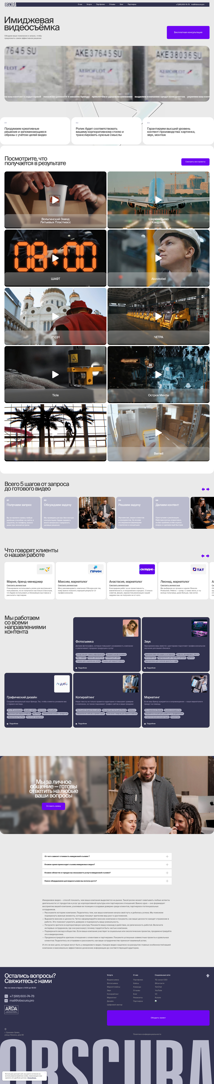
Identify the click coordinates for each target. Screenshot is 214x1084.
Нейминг (131, 710)
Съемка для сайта (113, 658)
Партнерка (132, 4)
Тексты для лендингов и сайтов (88, 710)
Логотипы (42, 710)
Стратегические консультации (157, 717)
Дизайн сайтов (30, 710)
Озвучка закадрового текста (188, 654)
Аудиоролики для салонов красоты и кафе (161, 661)
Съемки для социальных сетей (88, 661)
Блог (121, 4)
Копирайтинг (85, 697)
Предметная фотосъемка (116, 654)
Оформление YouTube (16, 717)
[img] (210, 4)
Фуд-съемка (81, 658)
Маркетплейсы (113, 987)
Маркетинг (152, 697)
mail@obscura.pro (197, 4)
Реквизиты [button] (138, 998)
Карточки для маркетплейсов (19, 713)
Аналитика (175, 717)
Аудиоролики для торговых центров (172, 658)
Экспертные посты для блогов (114, 710)
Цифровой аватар (114, 1005)
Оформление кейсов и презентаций (90, 713)
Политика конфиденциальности (147, 1034)
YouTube (158, 991)
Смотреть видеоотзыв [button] (16, 585)
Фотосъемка (85, 641)
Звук (147, 641)
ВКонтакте (159, 983)
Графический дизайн (22, 697)
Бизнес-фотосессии (96, 658)
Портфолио (100, 4)
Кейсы (136, 983)
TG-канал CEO (161, 980)
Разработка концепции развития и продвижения (164, 713)
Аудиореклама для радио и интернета (160, 654)
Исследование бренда (154, 710)
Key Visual (36, 713)
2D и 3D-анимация (15, 710)
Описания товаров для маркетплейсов (122, 713)
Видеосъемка (113, 980)
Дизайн (110, 1001)
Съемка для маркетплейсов (113, 661)
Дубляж (191, 658)
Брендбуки (52, 710)
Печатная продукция (35, 717)
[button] (188, 32)
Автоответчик (150, 658)
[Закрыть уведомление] (45, 1073)
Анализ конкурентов (173, 710)
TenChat (158, 987)
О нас (80, 4)
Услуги (89, 4)
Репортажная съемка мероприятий (90, 654)
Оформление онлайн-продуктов (55, 713)
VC (156, 994)
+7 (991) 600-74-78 (183, 4)
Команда (137, 987)
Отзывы (112, 4)
